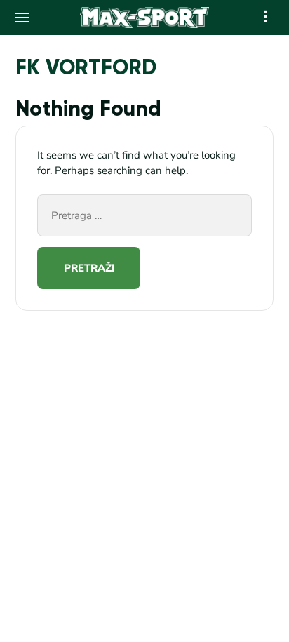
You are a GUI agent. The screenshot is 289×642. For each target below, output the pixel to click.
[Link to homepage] (145, 17)
